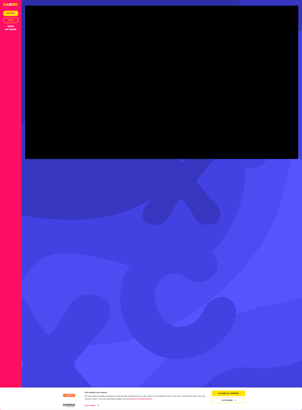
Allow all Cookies (228, 393)
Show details (90, 405)
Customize (227, 400)
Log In (11, 20)
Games (11, 26)
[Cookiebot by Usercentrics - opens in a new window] (69, 405)
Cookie (133, 399)
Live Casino (11, 29)
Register (11, 13)
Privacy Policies (145, 399)
